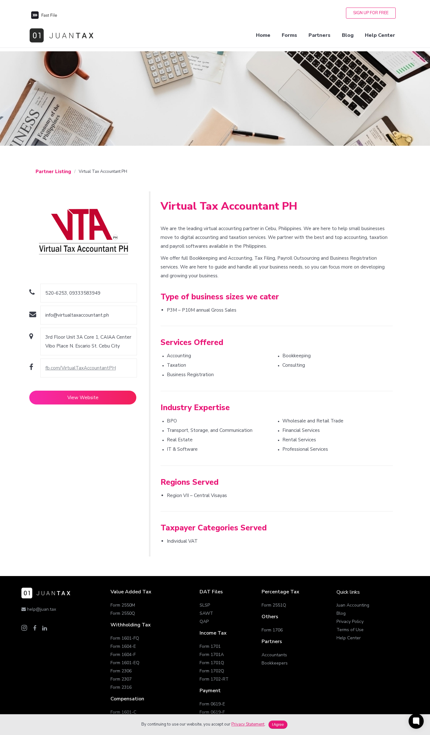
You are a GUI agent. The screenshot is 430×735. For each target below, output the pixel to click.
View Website (83, 397)
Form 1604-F (123, 655)
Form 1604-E (123, 646)
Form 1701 (210, 646)
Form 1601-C (123, 712)
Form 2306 (121, 671)
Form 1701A (212, 655)
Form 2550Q (122, 613)
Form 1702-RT (214, 679)
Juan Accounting (353, 605)
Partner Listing (53, 171)
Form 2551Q (274, 605)
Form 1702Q (212, 671)
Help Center (349, 638)
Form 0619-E (212, 704)
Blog (341, 613)
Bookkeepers (275, 663)
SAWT (206, 613)
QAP (204, 622)
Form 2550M (122, 605)
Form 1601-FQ (124, 638)
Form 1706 (272, 630)
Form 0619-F (212, 712)
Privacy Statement (247, 724)
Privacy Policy (350, 622)
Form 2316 (121, 687)
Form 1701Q (212, 663)
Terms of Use (350, 630)
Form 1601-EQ (124, 663)
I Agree (278, 724)
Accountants (274, 655)
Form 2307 (121, 679)
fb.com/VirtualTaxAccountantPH (80, 368)
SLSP (205, 605)
